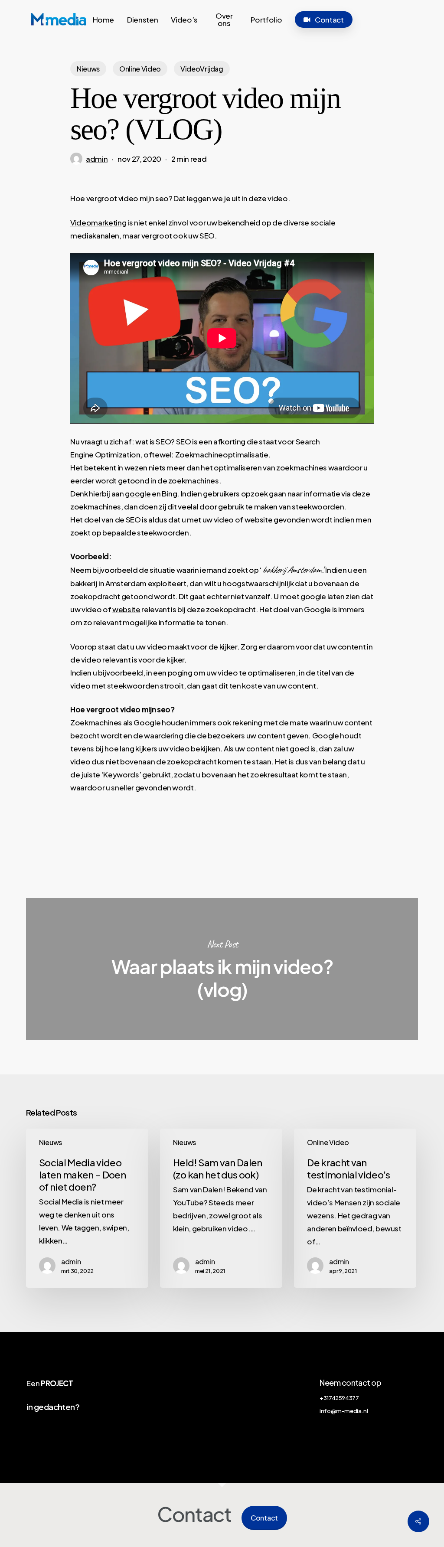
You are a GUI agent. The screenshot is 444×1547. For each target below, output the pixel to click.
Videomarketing (98, 222)
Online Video (140, 68)
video (80, 761)
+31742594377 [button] (339, 1397)
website (126, 609)
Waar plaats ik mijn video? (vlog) (222, 969)
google (137, 493)
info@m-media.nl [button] (344, 1410)
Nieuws (88, 68)
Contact (264, 1517)
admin (97, 158)
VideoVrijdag (201, 68)
